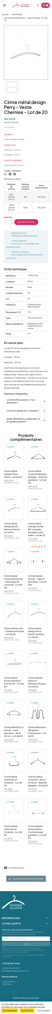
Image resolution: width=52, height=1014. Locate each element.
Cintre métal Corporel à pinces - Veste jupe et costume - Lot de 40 (13, 581)
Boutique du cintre (21, 5)
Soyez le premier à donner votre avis (27, 878)
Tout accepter (10, 1010)
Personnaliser (43, 1010)
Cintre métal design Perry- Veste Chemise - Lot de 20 (36, 632)
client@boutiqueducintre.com (15, 971)
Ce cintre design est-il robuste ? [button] (23, 410)
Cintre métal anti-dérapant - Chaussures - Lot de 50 (37, 731)
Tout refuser (27, 1010)
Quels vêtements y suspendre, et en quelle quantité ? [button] (23, 420)
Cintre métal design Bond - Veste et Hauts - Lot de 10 (12, 528)
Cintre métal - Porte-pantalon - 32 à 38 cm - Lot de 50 (14, 682)
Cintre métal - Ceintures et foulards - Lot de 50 (13, 781)
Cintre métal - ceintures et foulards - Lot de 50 (13, 830)
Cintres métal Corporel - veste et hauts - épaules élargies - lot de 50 (38, 781)
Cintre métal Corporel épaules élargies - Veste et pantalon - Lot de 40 (37, 477)
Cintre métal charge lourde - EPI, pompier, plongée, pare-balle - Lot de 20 (36, 529)
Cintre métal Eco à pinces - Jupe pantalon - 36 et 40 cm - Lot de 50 (13, 731)
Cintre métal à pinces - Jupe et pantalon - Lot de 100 (37, 580)
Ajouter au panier (26, 222)
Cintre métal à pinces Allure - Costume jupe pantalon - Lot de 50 (37, 832)
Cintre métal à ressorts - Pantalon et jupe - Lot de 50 (37, 682)
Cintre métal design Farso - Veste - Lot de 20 (13, 474)
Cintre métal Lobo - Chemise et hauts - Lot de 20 (14, 631)
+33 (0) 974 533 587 (10, 968)
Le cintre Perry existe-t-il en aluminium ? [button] (21, 401)
